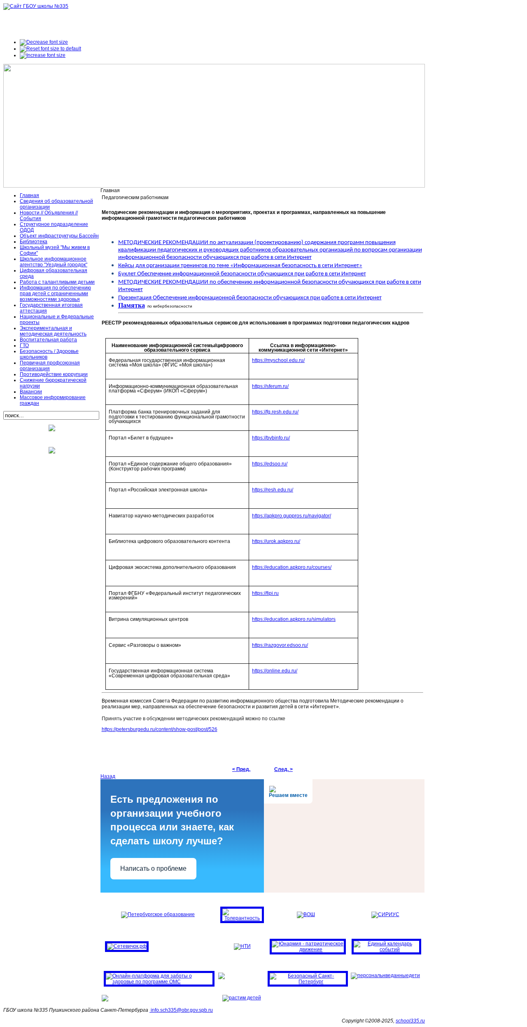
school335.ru (410, 1021)
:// (278, 360)
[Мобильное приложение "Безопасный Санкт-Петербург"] (308, 982)
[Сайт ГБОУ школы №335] (35, 6)
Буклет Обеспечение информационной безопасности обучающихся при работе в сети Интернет (242, 274)
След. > (283, 769)
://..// (291, 516)
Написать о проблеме (153, 868)
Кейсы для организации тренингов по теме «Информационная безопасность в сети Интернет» (240, 266)
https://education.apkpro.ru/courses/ (291, 567)
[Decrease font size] (44, 42)
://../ (294, 619)
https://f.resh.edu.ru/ (275, 412)
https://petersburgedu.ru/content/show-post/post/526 (159, 729)
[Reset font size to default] (50, 49)
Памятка (131, 305)
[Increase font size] (42, 55)
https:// (270, 386)
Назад (107, 776)
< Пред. (241, 769)
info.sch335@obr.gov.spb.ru (182, 1010)
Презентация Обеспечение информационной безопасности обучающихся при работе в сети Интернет (250, 298)
